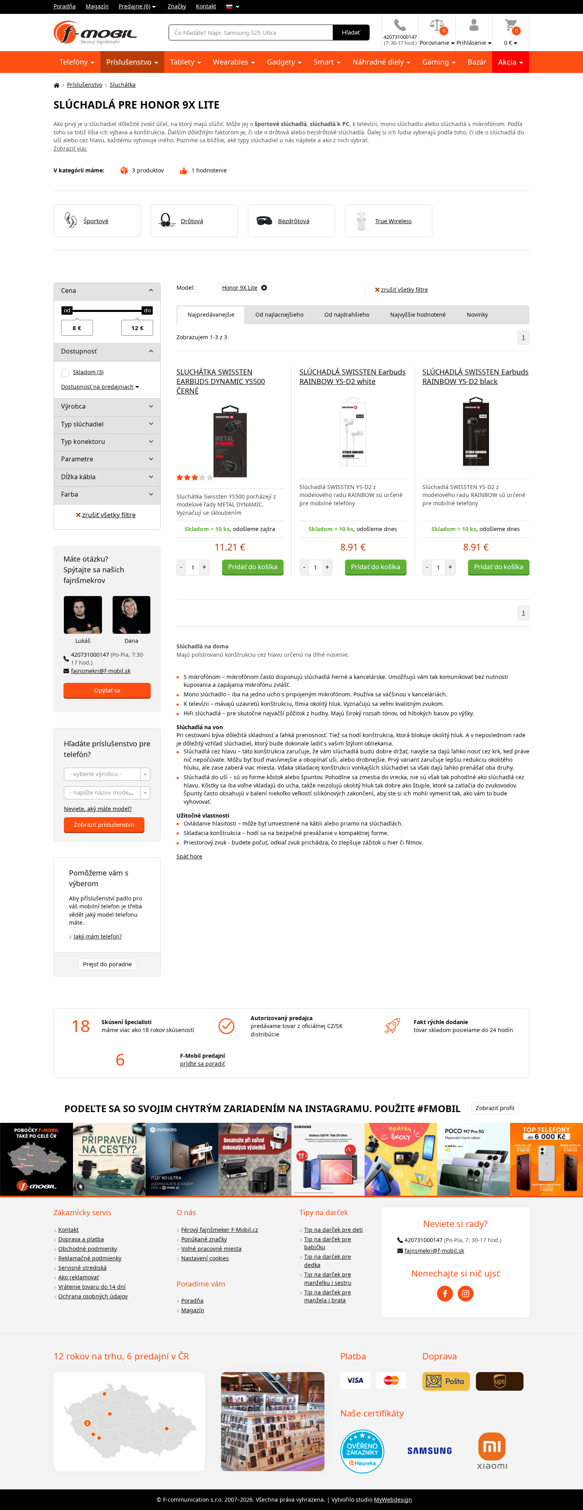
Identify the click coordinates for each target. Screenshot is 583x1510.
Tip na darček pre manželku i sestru (327, 1278)
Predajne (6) (134, 6)
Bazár (477, 62)
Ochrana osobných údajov (93, 1296)
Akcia (508, 62)
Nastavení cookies (205, 1258)
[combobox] (107, 774)
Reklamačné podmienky (89, 1258)
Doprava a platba (81, 1239)
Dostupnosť (79, 351)
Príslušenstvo (129, 62)
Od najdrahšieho (346, 314)
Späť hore (189, 856)
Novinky (477, 314)
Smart (325, 62)
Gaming (436, 62)
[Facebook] (445, 1294)
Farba (69, 494)
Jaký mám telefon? (98, 936)
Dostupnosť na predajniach (97, 386)
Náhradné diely (379, 62)
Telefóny (74, 62)
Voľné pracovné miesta (211, 1248)
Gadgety (282, 62)
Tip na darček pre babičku (327, 1243)
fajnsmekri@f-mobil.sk (100, 671)
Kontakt (206, 6)
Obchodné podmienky (87, 1248)
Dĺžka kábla (78, 476)
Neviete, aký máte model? (98, 808)
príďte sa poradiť (202, 1063)
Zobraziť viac (70, 148)
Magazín (97, 6)
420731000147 (108, 659)
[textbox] (107, 774)
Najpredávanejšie (211, 314)
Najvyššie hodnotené (418, 314)
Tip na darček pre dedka (327, 1261)
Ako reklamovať (78, 1277)
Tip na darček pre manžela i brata (327, 1296)
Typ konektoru (83, 441)
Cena (68, 290)
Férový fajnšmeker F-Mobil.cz (219, 1229)
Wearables (231, 62)
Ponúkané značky (204, 1239)
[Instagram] (466, 1294)
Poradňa (65, 6)
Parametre (77, 459)
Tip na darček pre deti (333, 1229)
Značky (177, 6)
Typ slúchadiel (82, 424)
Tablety (183, 62)
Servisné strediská (82, 1267)
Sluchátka (123, 84)
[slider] (67, 311)
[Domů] (55, 85)
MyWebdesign (393, 1499)
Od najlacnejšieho (279, 314)
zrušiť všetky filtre (109, 514)
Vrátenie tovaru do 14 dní (92, 1286)
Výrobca (73, 406)
